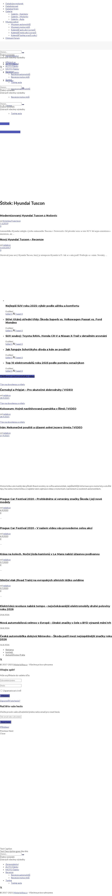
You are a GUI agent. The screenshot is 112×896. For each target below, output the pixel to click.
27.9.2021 (4, 435)
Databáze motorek (14, 3)
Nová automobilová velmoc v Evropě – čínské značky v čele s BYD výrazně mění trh (55, 622)
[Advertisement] (56, 139)
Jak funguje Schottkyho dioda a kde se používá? (37, 349)
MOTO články (12, 69)
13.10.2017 (5, 247)
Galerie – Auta (17, 19)
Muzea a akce (11, 21)
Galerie (8, 11)
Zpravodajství (12, 56)
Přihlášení (4, 727)
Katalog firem (11, 8)
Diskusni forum (12, 38)
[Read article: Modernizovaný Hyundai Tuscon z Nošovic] (56, 210)
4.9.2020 (4, 510)
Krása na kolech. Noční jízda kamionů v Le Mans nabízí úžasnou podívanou (50, 554)
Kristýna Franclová (11, 221)
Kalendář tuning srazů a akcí (24, 35)
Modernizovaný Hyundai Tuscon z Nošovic (28, 215)
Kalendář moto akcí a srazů (23, 32)
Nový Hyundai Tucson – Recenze (22, 239)
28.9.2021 (4, 398)
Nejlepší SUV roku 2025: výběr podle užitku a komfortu (42, 305)
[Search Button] (23, 52)
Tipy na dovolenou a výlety (12, 384)
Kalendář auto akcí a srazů (23, 29)
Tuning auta (16, 113)
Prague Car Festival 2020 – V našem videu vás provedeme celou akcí (46, 528)
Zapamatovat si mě (12, 690)
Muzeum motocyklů (20, 27)
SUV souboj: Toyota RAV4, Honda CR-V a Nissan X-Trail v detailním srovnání (56, 335)
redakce (7, 245)
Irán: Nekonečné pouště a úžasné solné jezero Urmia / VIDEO (41, 427)
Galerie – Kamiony (19, 14)
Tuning (8, 79)
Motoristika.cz (20, 664)
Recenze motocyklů (20, 77)
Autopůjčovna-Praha (15, 654)
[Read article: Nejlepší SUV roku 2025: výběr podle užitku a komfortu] (58, 300)
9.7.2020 (4, 562)
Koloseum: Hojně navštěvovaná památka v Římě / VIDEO (38, 408)
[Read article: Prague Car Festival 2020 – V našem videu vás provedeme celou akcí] (56, 522)
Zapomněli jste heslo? (10, 700)
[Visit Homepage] (20, 49)
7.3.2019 (4, 223)
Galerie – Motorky (19, 16)
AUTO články (11, 66)
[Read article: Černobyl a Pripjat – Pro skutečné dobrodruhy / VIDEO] (56, 381)
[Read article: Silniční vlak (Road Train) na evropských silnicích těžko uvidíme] (56, 574)
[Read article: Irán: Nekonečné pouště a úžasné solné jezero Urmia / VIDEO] (56, 419)
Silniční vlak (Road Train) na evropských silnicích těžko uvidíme (42, 580)
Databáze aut (11, 6)
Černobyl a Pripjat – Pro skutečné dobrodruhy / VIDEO (36, 389)
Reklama (9, 649)
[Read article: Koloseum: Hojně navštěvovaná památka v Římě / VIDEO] (56, 400)
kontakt (9, 652)
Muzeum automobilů (21, 24)
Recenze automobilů (20, 74)
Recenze (9, 71)
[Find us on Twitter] (1, 67)
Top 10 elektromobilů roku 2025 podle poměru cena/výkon (44, 362)
